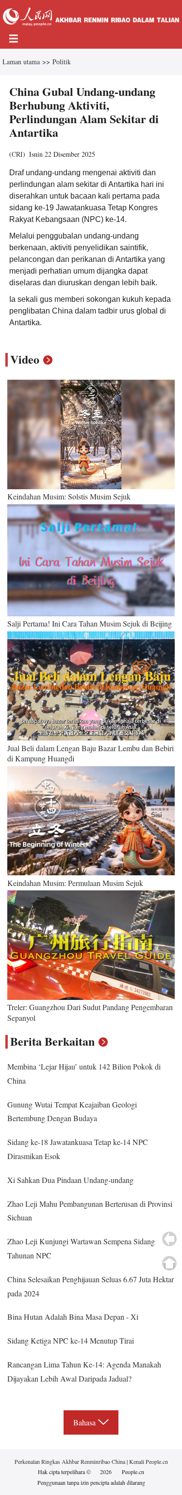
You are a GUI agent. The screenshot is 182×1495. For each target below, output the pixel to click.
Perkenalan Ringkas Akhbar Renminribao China (71, 1461)
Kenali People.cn (148, 1461)
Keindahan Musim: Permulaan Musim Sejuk (75, 883)
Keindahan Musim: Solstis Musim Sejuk (69, 496)
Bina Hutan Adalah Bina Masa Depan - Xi (72, 1316)
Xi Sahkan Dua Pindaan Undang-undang (70, 1180)
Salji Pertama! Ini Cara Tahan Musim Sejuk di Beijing (89, 623)
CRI (17, 154)
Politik (61, 61)
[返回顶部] (169, 1263)
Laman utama (21, 61)
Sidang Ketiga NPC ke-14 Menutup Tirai (70, 1340)
